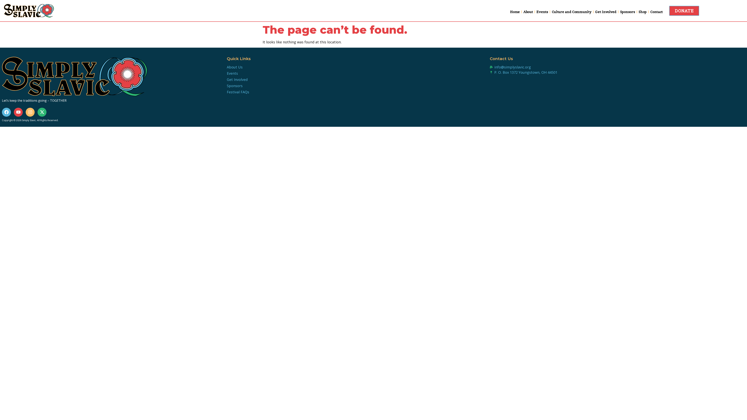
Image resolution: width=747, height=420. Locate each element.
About (528, 12)
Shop (643, 12)
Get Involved (605, 12)
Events (542, 12)
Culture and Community (572, 12)
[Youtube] (18, 112)
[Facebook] (6, 112)
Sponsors (627, 12)
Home (515, 12)
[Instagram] (30, 112)
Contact (656, 12)
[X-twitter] (42, 112)
